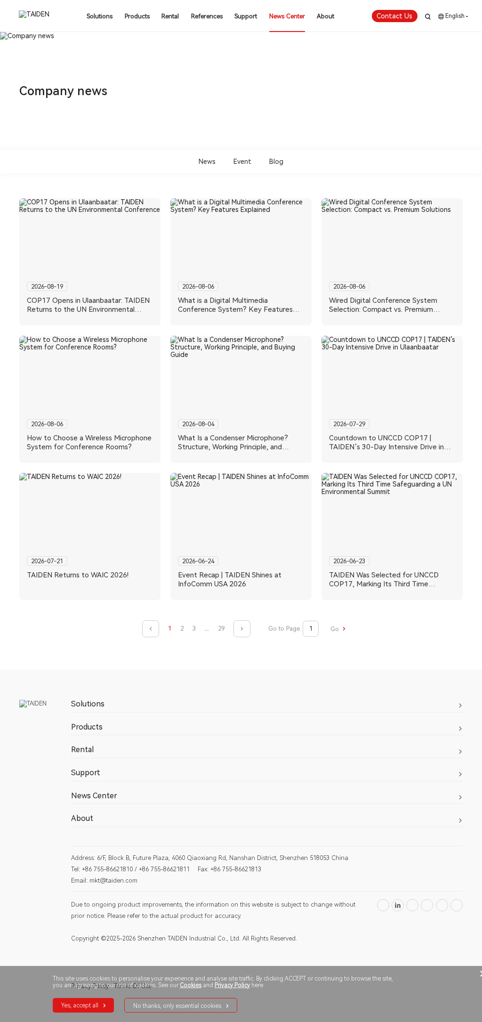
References (207, 16)
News (207, 161)
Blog (276, 161)
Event (242, 161)
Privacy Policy (232, 985)
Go (335, 629)
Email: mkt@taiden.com (104, 880)
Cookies (190, 985)
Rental (170, 16)
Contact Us (394, 16)
